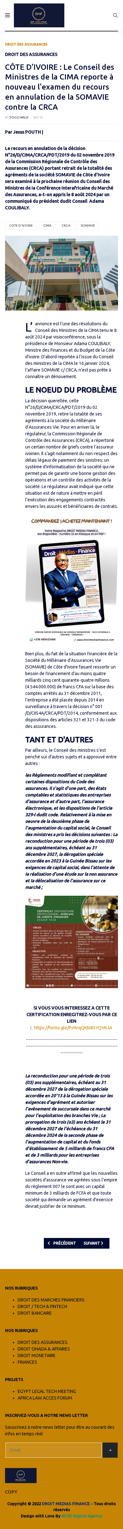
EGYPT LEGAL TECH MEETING (47, 1391)
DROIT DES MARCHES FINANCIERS (51, 1299)
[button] (7, 15)
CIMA (47, 225)
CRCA (66, 225)
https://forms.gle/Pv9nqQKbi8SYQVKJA (73, 1027)
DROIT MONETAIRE (37, 1355)
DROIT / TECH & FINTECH (42, 1306)
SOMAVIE (88, 225)
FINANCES (27, 1362)
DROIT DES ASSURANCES (42, 1342)
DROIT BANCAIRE (35, 1313)
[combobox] (115, 15)
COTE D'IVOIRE (21, 225)
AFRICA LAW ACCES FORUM (45, 1397)
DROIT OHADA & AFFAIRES (44, 1348)
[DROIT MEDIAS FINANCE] (39, 15)
